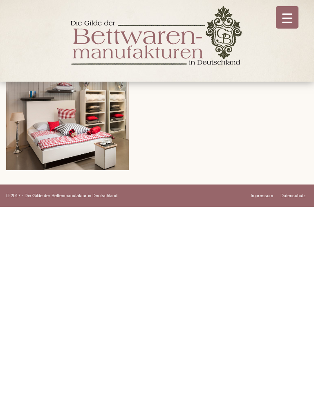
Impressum (262, 195)
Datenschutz (293, 195)
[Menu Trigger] (287, 17)
